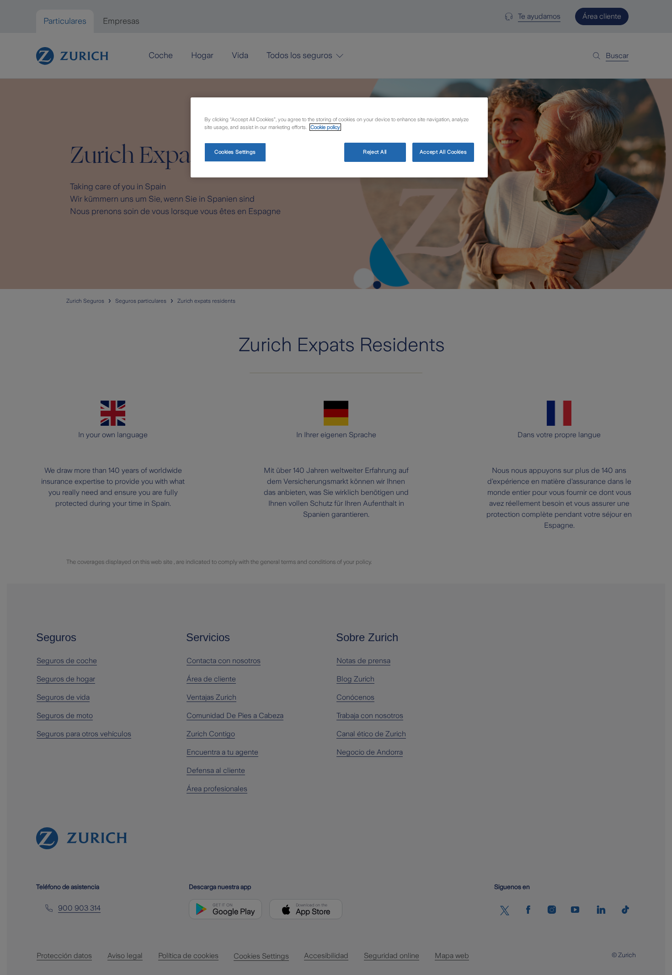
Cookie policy (325, 127)
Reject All (375, 152)
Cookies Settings (235, 152)
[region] (339, 137)
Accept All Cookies (443, 152)
